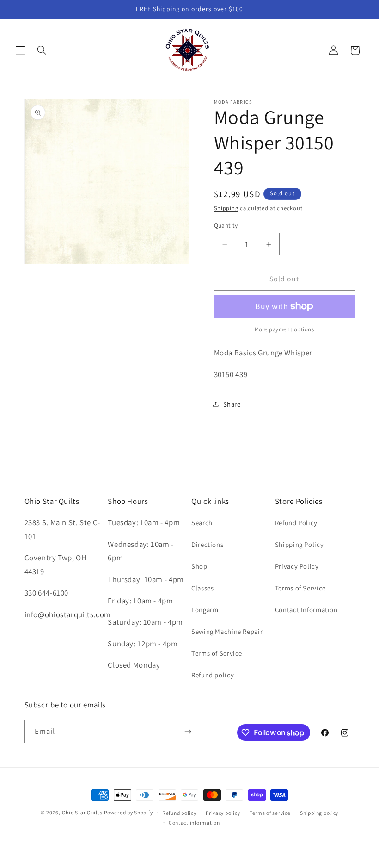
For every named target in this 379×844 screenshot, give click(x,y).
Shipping (226, 208)
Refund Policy (296, 522)
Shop (199, 566)
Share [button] (232, 404)
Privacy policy (223, 812)
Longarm (204, 609)
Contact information (194, 822)
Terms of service (270, 812)
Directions (207, 544)
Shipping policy (319, 812)
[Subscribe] (187, 731)
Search (202, 522)
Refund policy (212, 674)
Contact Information (306, 609)
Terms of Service (216, 653)
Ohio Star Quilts (82, 812)
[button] (20, 50)
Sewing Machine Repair (227, 631)
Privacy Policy (297, 566)
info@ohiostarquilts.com (67, 614)
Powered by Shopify (128, 812)
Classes (202, 587)
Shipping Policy (299, 544)
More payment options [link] (284, 329)
